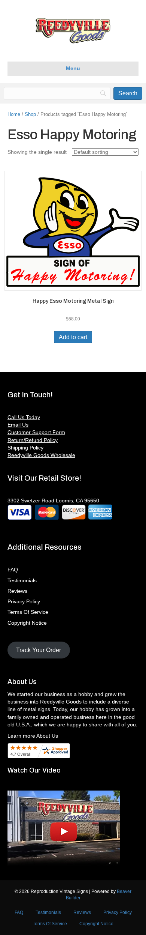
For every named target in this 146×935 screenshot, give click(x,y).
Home (13, 114)
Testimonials (22, 580)
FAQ (12, 570)
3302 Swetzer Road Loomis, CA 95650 (53, 501)
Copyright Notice (27, 623)
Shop (30, 114)
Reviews (17, 591)
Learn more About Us (32, 736)
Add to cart (73, 337)
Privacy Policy (23, 601)
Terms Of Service (27, 612)
